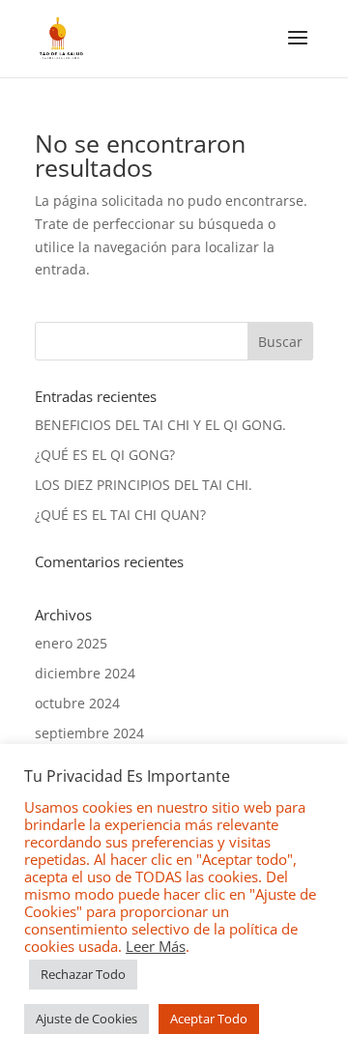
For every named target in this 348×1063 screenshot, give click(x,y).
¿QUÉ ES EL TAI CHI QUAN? (120, 514)
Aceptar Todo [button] (208, 1018)
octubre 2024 (77, 703)
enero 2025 (71, 643)
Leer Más (156, 946)
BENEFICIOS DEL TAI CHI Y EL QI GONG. (160, 425)
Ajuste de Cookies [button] (86, 1018)
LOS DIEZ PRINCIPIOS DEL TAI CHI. (143, 484)
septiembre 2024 (89, 733)
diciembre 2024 (85, 673)
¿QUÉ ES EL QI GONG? (105, 454)
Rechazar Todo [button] (83, 974)
